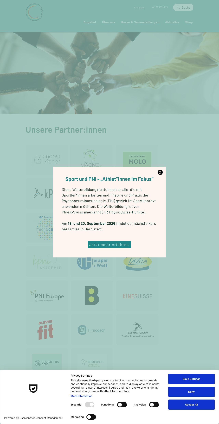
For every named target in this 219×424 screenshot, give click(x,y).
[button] (160, 172)
